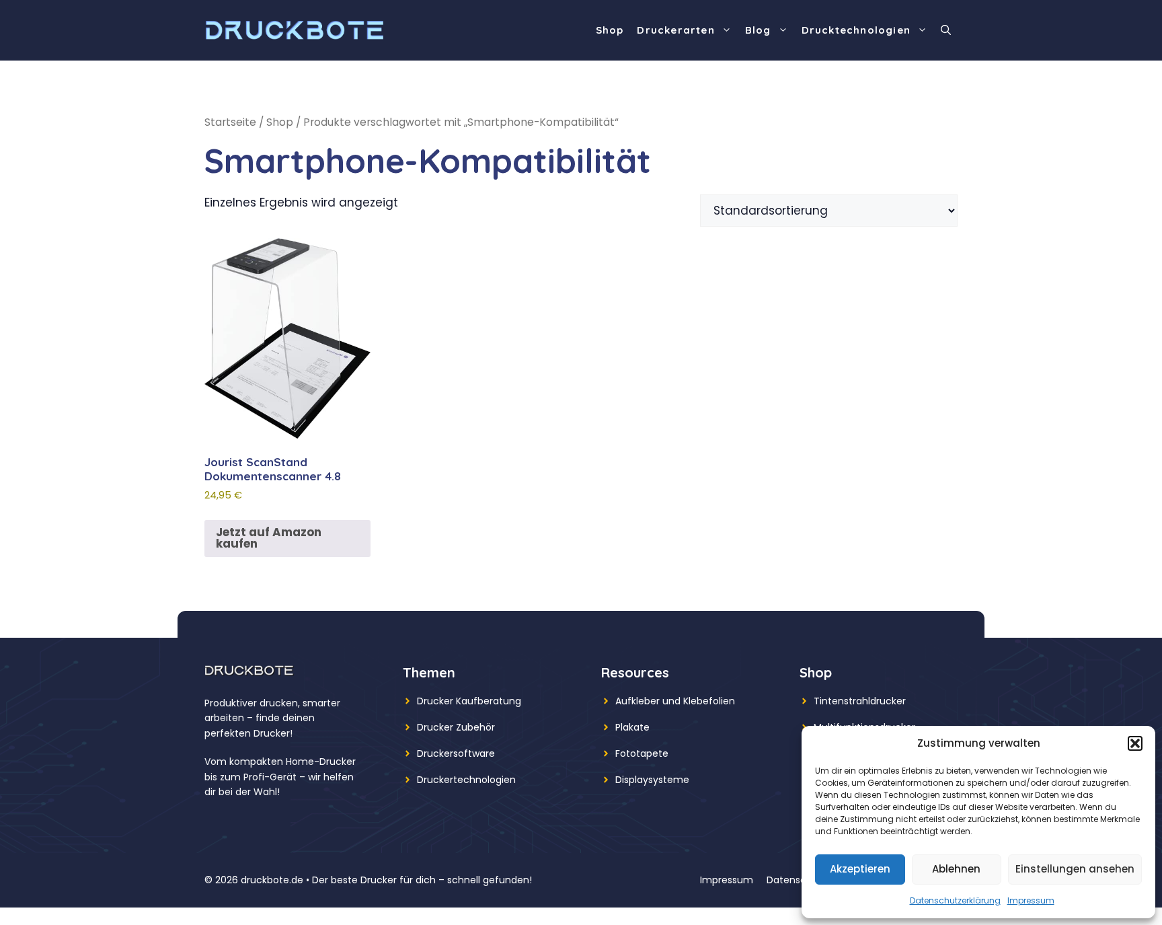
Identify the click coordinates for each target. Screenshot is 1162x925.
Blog (758, 30)
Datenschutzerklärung (955, 900)
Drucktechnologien (856, 30)
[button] (1135, 743)
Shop (610, 30)
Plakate (632, 727)
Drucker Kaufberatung (469, 701)
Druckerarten (675, 30)
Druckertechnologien (466, 779)
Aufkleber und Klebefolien (675, 701)
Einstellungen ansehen (1074, 869)
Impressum (1030, 900)
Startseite (230, 122)
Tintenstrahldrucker (860, 701)
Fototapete (641, 753)
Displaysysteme (652, 779)
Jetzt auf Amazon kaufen (268, 538)
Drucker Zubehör (456, 727)
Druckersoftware (456, 753)
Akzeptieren (860, 869)
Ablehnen (956, 869)
